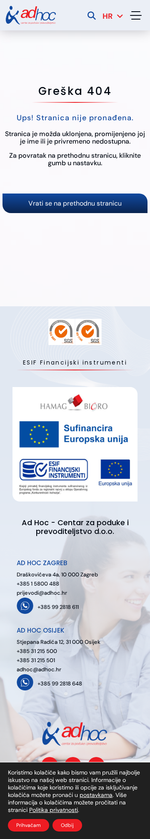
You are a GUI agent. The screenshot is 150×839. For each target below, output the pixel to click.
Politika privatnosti (53, 810)
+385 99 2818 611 (58, 607)
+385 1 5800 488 (38, 583)
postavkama (96, 795)
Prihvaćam (28, 825)
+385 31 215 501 (36, 660)
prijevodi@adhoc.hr (42, 592)
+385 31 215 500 (37, 651)
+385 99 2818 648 (60, 683)
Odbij (67, 825)
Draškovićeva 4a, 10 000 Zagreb (57, 574)
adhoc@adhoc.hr (39, 669)
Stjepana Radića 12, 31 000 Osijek (58, 641)
